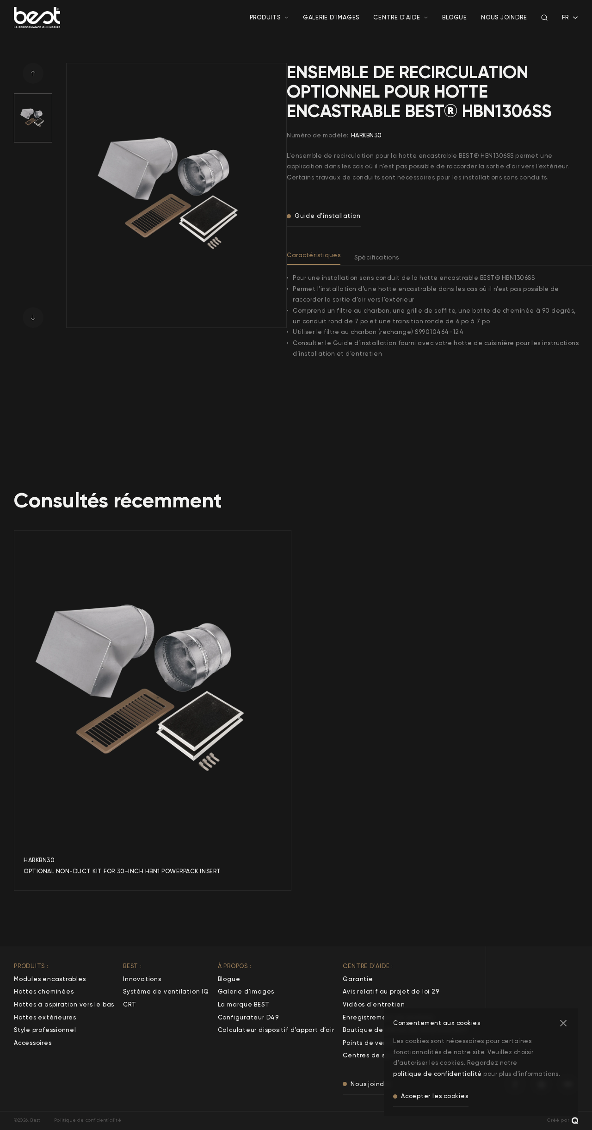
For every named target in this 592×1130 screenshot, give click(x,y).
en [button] (566, 26)
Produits (265, 17)
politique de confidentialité (437, 1073)
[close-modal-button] (563, 1023)
